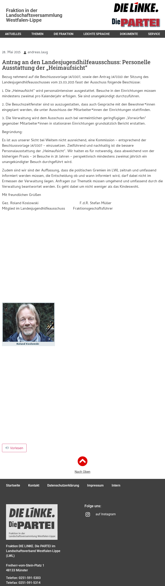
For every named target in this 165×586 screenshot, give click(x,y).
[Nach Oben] (82, 461)
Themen (37, 34)
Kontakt (33, 485)
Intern (116, 485)
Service (154, 34)
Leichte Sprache (97, 34)
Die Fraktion (63, 34)
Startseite (13, 485)
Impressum (95, 485)
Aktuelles (13, 34)
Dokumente (129, 34)
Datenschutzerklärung (63, 485)
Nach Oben (82, 472)
